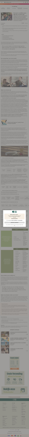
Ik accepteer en (15, 220)
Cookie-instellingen (14, 220)
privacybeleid (20, 220)
